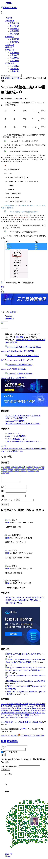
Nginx (32, 710)
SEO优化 (9, 710)
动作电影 (9, 706)
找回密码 (12, 741)
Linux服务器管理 (21, 722)
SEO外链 (24, 710)
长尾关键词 (11, 704)
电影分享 (10, 50)
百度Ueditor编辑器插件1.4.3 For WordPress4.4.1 (23, 441)
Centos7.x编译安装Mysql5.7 (15, 439)
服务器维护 (9, 319)
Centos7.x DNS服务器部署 (15, 436)
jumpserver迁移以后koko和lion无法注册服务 (18, 351)
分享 (2, 292)
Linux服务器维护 (7, 722)
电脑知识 (10, 37)
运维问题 (15, 26)
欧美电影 (15, 61)
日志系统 (37, 706)
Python (37, 710)
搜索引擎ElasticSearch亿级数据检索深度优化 (22, 424)
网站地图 (4, 717)
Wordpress (30, 706)
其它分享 (10, 63)
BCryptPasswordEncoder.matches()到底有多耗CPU (25, 597)
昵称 (3, 487)
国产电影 (15, 53)
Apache (36, 715)
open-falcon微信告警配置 (14, 421)
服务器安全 (26, 708)
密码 (2, 749)
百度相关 (18, 708)
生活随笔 (15, 69)
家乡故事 (15, 66)
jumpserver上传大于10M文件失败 (13, 378)
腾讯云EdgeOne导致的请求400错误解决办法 (23, 600)
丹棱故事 (26, 715)
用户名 (3, 747)
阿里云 (24, 706)
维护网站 (11, 713)
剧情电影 (38, 713)
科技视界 (10, 47)
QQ (2, 500)
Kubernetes (4, 708)
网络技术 (11, 708)
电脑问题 (15, 39)
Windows (8, 316)
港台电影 (15, 55)
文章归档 (26, 717)
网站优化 (10, 45)
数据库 (43, 706)
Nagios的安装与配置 (13, 433)
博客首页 (9, 18)
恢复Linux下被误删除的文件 (16, 418)
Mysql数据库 (17, 706)
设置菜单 (9, 3)
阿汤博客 (19, 337)
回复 (7, 522)
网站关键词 (16, 710)
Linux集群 (4, 713)
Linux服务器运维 (35, 722)
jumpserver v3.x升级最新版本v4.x (13, 369)
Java (28, 710)
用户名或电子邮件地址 (10, 766)
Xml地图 (11, 717)
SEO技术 (40, 708)
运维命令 (15, 29)
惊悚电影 (19, 715)
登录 (3, 741)
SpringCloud (8, 715)
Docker (17, 713)
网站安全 (38, 704)
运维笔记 (15, 34)
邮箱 (3, 491)
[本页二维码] (7, 856)
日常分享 (31, 713)
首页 (2, 78)
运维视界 (15, 31)
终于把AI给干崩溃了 (14, 603)
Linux (31, 715)
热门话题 (19, 717)
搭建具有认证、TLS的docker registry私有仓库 (23, 416)
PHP (14, 715)
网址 (2, 496)
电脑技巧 (15, 42)
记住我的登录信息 (10, 752)
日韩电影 (15, 58)
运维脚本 (43, 710)
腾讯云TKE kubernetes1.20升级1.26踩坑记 (17, 360)
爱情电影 (33, 708)
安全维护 (25, 704)
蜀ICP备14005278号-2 (9, 736)
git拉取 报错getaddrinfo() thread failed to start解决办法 (25, 681)
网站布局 (18, 704)
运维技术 (10, 21)
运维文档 (15, 23)
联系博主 (9, 854)
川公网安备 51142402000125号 (32, 736)
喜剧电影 (32, 704)
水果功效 (15, 71)
